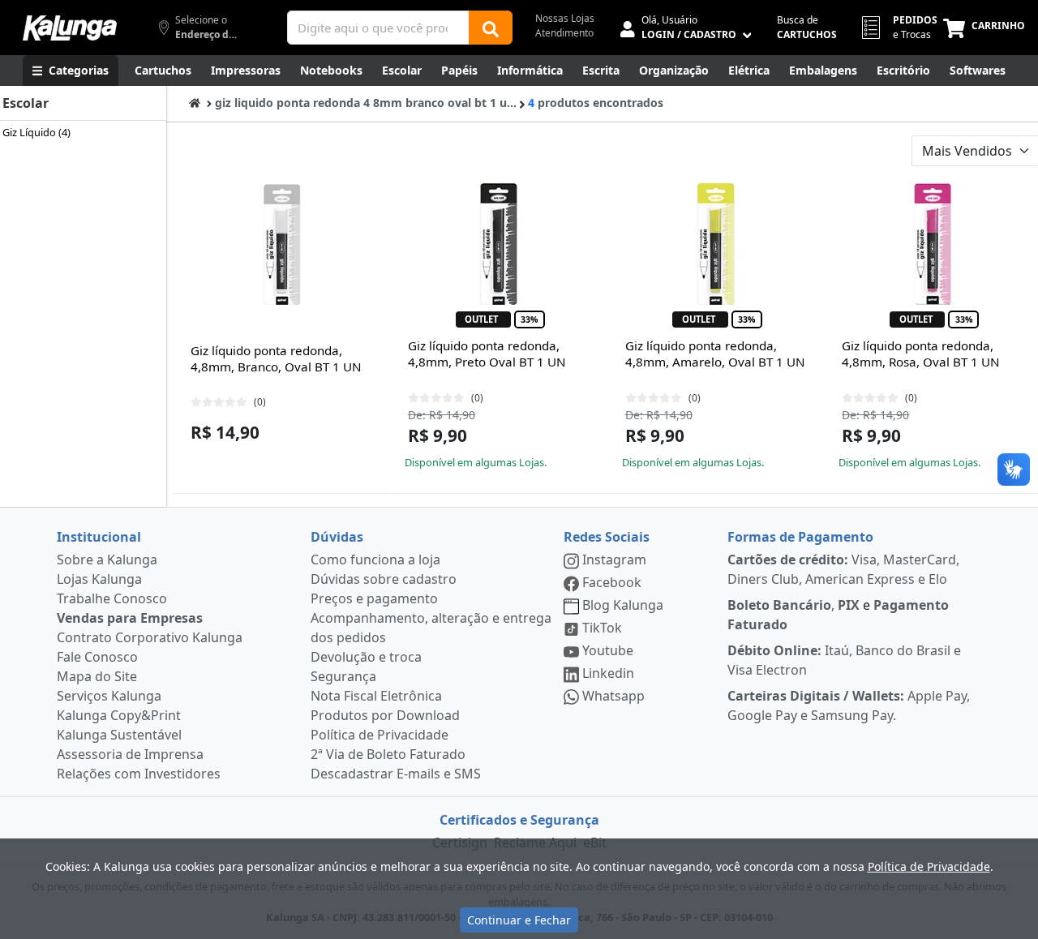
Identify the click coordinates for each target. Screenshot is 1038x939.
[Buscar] (491, 28)
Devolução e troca (366, 657)
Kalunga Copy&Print (119, 715)
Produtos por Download (385, 715)
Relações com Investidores (139, 773)
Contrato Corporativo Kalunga (149, 637)
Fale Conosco (97, 657)
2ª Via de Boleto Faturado (388, 754)
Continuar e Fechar (519, 920)
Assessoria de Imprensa (130, 754)
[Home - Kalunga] (194, 102)
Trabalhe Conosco (112, 598)
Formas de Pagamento (800, 537)
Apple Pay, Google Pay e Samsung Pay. (848, 705)
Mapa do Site (97, 676)
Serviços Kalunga (109, 696)
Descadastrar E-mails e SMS (396, 773)
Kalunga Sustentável (119, 735)
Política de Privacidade (379, 735)
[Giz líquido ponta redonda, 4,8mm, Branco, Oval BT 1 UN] (281, 244)
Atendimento (564, 33)
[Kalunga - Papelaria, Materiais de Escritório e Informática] (70, 28)
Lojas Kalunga (99, 579)
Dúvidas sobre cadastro (384, 579)
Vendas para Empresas (130, 618)
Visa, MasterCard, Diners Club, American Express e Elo (843, 569)
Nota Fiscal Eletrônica (376, 696)
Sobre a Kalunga (107, 559)
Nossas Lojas (564, 18)
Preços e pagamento (374, 598)
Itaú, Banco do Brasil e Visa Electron (844, 660)
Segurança (343, 676)
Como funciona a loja (375, 559)
